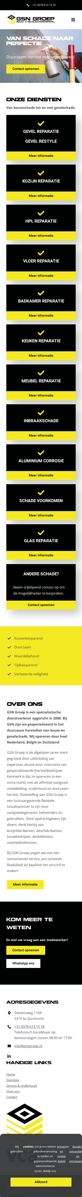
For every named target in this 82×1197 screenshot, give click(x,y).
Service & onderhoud (21, 1086)
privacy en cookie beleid (61, 1154)
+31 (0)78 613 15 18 (29, 1026)
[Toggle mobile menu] (73, 20)
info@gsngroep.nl (28, 1046)
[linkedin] (9, 1056)
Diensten (12, 1080)
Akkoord (41, 1181)
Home (10, 1074)
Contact (11, 1097)
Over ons (13, 1091)
